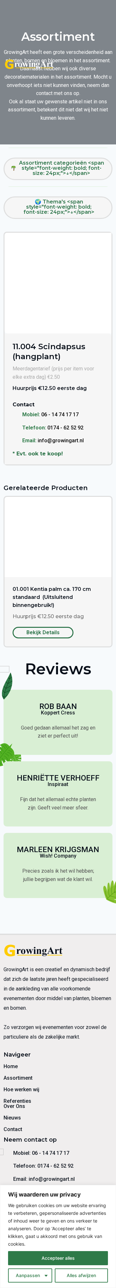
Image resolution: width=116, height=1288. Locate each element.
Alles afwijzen (81, 1275)
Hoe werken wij (21, 1089)
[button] (107, 65)
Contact (13, 1129)
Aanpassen (28, 1275)
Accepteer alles (58, 1258)
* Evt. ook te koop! (38, 454)
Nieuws (12, 1118)
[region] (58, 1236)
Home (11, 1066)
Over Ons (14, 1106)
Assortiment (18, 1078)
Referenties (17, 1101)
